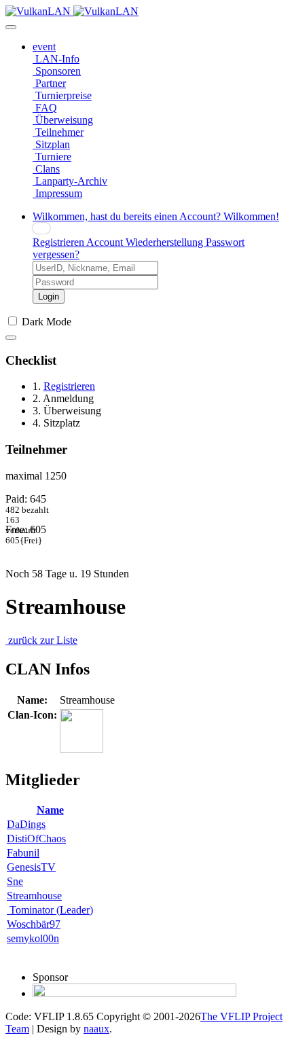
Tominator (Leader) (50, 910)
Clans (46, 169)
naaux (96, 1028)
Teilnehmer (58, 132)
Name (50, 810)
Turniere (52, 156)
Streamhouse (34, 895)
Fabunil (23, 853)
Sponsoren (57, 71)
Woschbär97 (33, 924)
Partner (49, 83)
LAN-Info (56, 59)
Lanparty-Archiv (70, 181)
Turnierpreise (62, 95)
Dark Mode (46, 321)
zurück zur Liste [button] (41, 640)
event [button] (44, 46)
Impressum (57, 193)
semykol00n (33, 938)
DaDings (26, 824)
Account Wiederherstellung (146, 242)
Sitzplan (51, 144)
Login (48, 296)
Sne (15, 881)
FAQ (45, 107)
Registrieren (59, 242)
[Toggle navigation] (10, 27)
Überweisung (63, 120)
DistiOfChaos (36, 838)
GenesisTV (31, 867)
